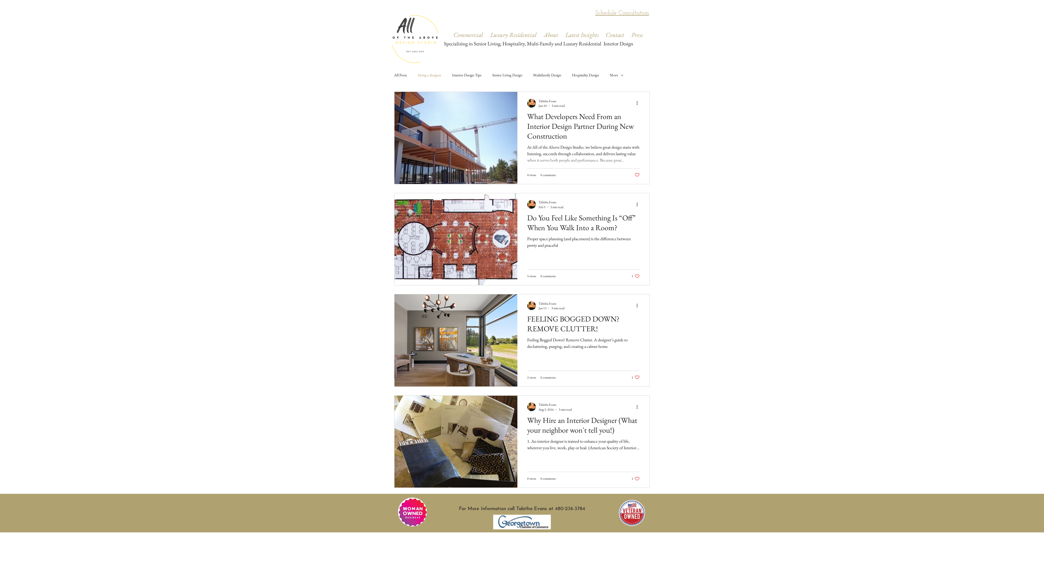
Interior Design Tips (466, 75)
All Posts (400, 75)
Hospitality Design (585, 75)
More (614, 75)
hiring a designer (429, 75)
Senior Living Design (507, 75)
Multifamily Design (547, 75)
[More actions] (639, 103)
